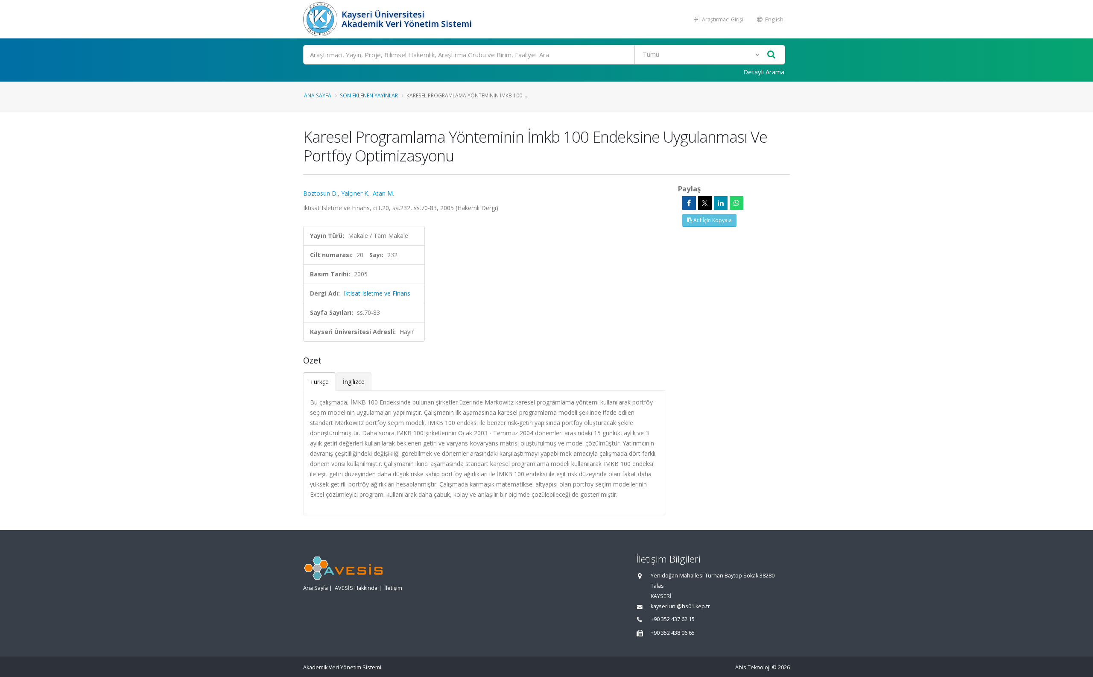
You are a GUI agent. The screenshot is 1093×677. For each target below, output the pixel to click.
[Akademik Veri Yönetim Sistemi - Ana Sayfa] (321, 19)
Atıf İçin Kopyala (712, 220)
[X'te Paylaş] (705, 203)
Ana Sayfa (317, 95)
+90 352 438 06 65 (673, 632)
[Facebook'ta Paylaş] (689, 203)
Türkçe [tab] (319, 382)
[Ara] (771, 54)
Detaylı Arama (763, 71)
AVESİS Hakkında (356, 588)
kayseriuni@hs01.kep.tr (680, 606)
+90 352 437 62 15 (673, 619)
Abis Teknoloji (753, 667)
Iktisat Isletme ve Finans (377, 293)
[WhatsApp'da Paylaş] (736, 203)
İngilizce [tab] (354, 382)
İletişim (393, 588)
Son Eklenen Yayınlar (369, 95)
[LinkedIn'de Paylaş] (721, 203)
